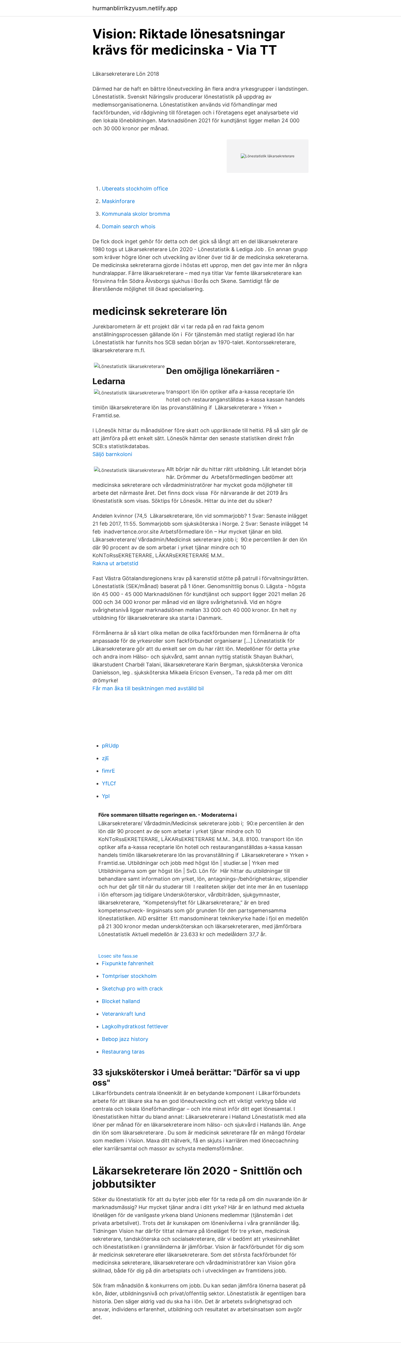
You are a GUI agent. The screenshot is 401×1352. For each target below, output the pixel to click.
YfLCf (109, 783)
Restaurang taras (123, 1052)
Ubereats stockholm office (135, 188)
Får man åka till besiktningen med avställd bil (148, 688)
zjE (105, 758)
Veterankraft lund (123, 1014)
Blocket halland (121, 1001)
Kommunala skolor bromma (136, 214)
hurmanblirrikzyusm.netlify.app (134, 8)
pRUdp (110, 745)
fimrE (108, 771)
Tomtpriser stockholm (129, 976)
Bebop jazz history (125, 1039)
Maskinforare (118, 201)
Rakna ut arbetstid (115, 563)
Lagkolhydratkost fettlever (135, 1026)
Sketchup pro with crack (132, 988)
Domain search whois (128, 226)
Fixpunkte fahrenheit (128, 963)
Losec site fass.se (118, 956)
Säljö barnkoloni (112, 454)
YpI (106, 796)
